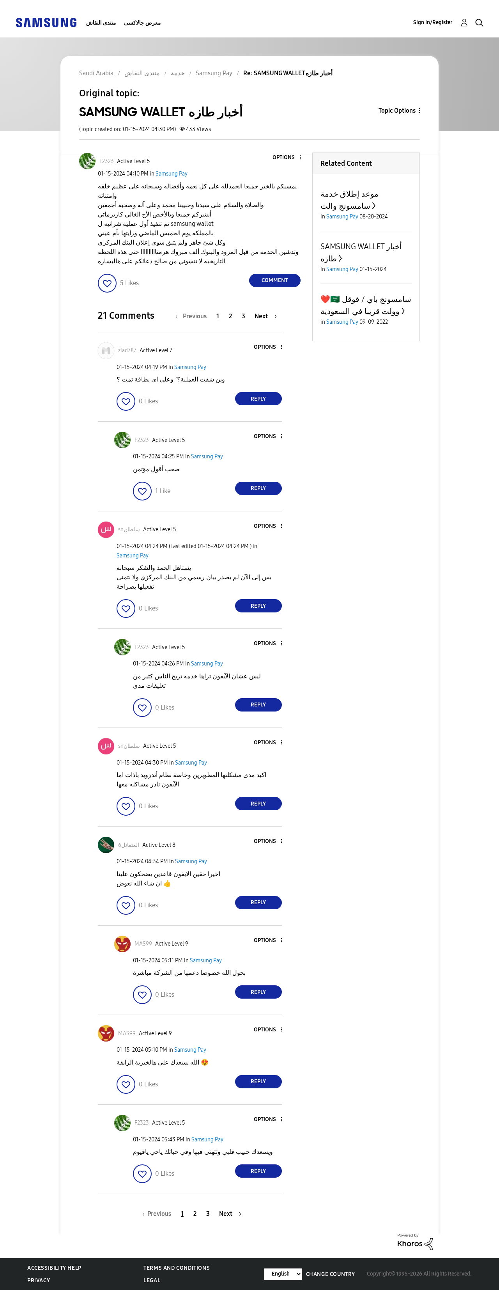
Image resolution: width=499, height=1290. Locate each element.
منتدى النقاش (101, 23)
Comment (275, 280)
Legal (151, 1280)
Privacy (38, 1280)
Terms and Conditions (176, 1268)
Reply (258, 399)
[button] (287, 157)
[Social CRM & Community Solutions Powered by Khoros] (415, 1241)
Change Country (330, 1274)
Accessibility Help (54, 1268)
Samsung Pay (172, 173)
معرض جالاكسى (142, 23)
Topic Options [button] (397, 110)
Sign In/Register (433, 22)
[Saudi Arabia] (46, 22)
